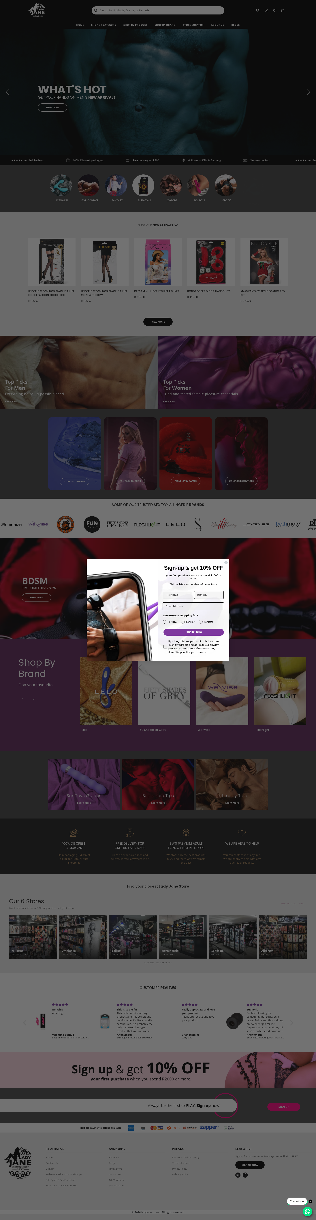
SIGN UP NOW (194, 632)
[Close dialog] (226, 562)
